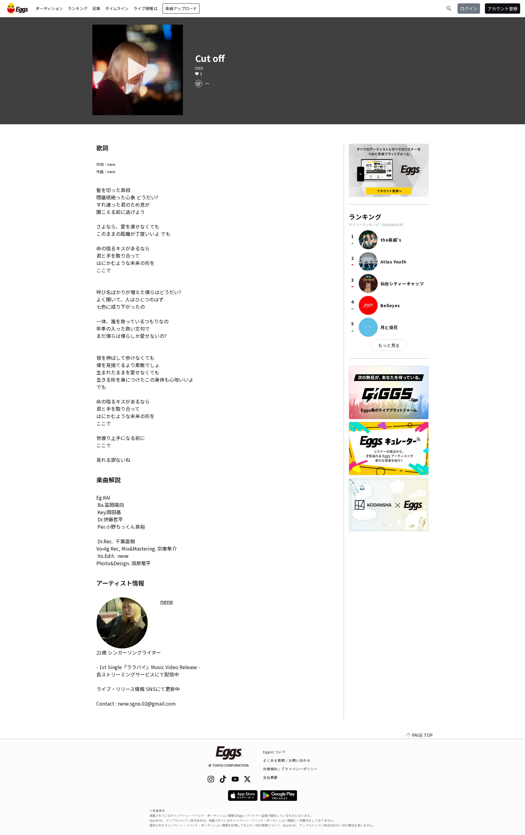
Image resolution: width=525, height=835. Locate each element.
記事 (96, 8)
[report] (207, 83)
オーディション (49, 8)
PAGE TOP (422, 735)
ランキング (78, 8)
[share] (198, 83)
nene (199, 67)
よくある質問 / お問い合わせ (287, 760)
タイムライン (117, 8)
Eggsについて (274, 751)
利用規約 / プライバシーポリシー (290, 768)
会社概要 (270, 777)
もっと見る (389, 345)
